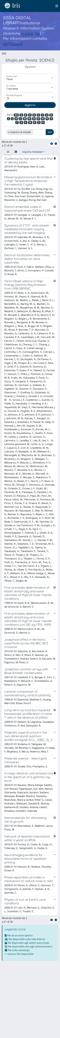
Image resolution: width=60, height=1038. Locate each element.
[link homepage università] (14, 6)
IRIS (4, 53)
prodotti (27, 33)
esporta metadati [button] (32, 151)
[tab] (8, 152)
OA (37, 33)
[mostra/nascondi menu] (56, 6)
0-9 (16, 115)
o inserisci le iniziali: (19, 132)
